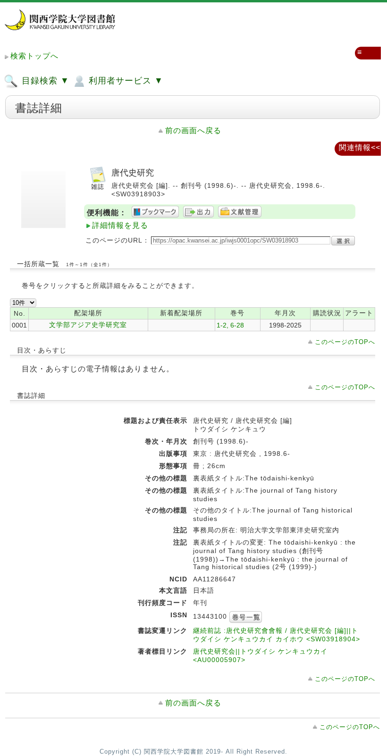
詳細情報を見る (120, 225)
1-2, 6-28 (230, 325)
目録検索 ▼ (44, 80)
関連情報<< (359, 147)
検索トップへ (34, 56)
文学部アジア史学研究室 (88, 324)
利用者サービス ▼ (124, 80)
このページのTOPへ (345, 341)
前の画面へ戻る (193, 130)
